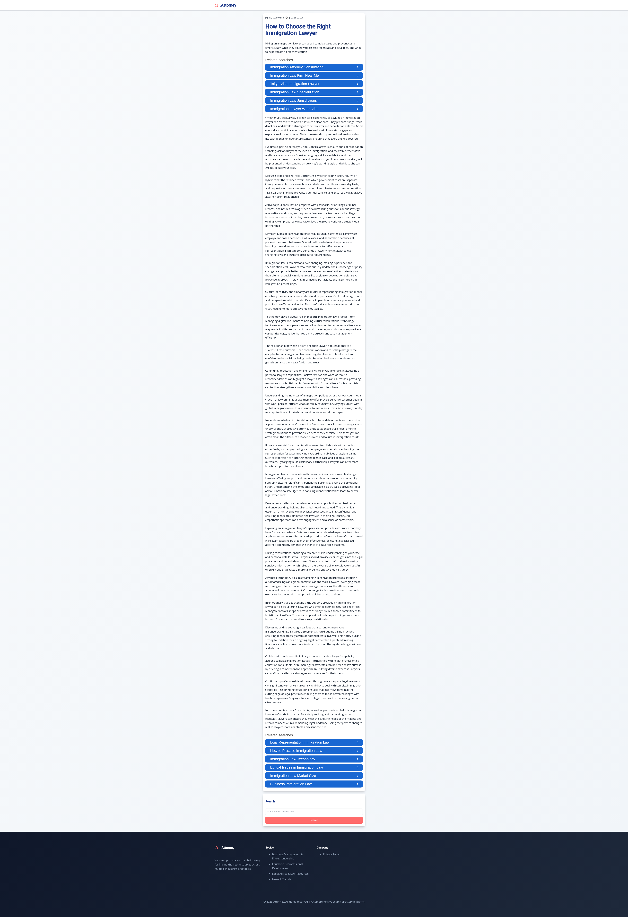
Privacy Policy (331, 854)
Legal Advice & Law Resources (290, 873)
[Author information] (287, 17)
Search (314, 820)
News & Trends (281, 879)
